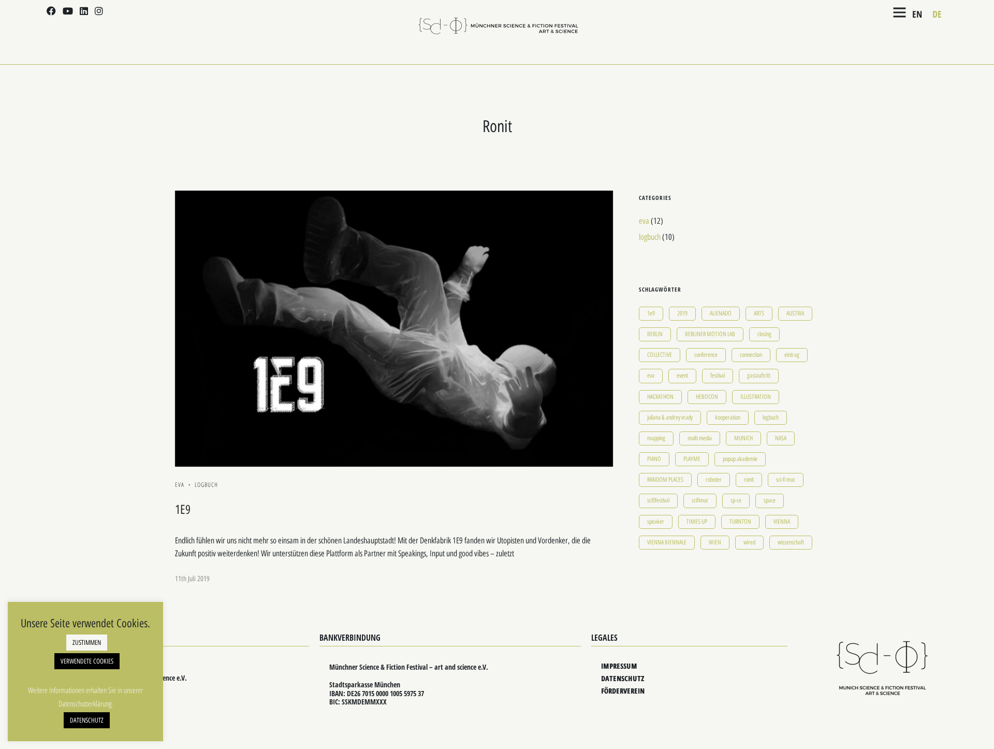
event (682, 375)
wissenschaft (791, 542)
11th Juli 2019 (192, 578)
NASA (780, 438)
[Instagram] (99, 12)
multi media (700, 438)
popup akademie (740, 459)
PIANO (654, 459)
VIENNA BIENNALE (666, 542)
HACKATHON (660, 396)
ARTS (759, 313)
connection (751, 354)
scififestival (658, 500)
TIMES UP (696, 521)
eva (179, 484)
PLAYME (691, 459)
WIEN (715, 542)
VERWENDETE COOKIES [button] (87, 661)
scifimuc (700, 500)
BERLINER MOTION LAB (710, 334)
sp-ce (735, 500)
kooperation (727, 417)
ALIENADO (721, 313)
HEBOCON (707, 396)
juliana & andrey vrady (670, 417)
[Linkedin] (84, 12)
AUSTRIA (795, 313)
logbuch (206, 484)
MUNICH (743, 438)
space (770, 500)
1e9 (651, 313)
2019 (682, 313)
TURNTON (740, 521)
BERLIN (655, 334)
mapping (656, 438)
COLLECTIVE (659, 354)
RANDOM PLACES (665, 479)
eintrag (791, 354)
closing (764, 334)
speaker (655, 521)
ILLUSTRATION (755, 396)
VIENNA (781, 521)
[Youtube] (68, 12)
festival (717, 375)
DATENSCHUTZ (622, 678)
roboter (714, 479)
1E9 (183, 509)
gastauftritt (758, 375)
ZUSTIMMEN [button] (86, 642)
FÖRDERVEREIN (623, 691)
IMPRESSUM (619, 666)
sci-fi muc (785, 479)
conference (706, 354)
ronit (749, 479)
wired (749, 542)
